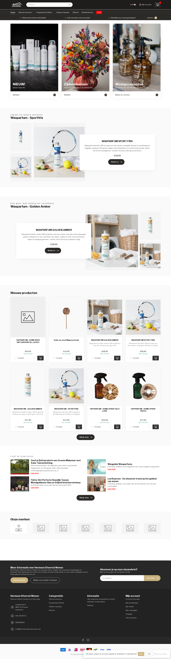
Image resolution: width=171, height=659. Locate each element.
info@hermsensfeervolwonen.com (28, 629)
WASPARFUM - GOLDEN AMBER (28, 409)
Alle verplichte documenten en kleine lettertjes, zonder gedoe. (101, 600)
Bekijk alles (84, 437)
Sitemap (90, 605)
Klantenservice (87, 12)
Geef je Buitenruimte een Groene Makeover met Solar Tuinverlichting (56, 461)
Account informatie (133, 599)
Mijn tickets (130, 606)
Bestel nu (115, 162)
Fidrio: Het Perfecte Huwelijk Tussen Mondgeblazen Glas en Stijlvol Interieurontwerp (55, 481)
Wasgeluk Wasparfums (120, 464)
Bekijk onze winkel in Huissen (45, 580)
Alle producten (131, 618)
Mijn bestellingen (132, 603)
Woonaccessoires (25, 12)
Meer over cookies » (161, 654)
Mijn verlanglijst (131, 610)
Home (12, 12)
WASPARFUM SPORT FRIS (143, 340)
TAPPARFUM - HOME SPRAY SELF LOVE (105, 410)
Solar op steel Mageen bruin (66, 340)
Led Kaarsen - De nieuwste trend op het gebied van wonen (132, 479)
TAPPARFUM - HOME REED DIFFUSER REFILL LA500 (28, 341)
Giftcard (76, 12)
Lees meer (35, 473)
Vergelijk (21, 358)
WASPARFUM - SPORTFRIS (66, 409)
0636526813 (20, 622)
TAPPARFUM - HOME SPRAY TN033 (143, 410)
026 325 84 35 (20, 616)
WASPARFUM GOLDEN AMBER (104, 340)
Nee (149, 654)
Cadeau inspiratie (62, 12)
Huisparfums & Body (44, 12)
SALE (99, 12)
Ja (141, 654)
